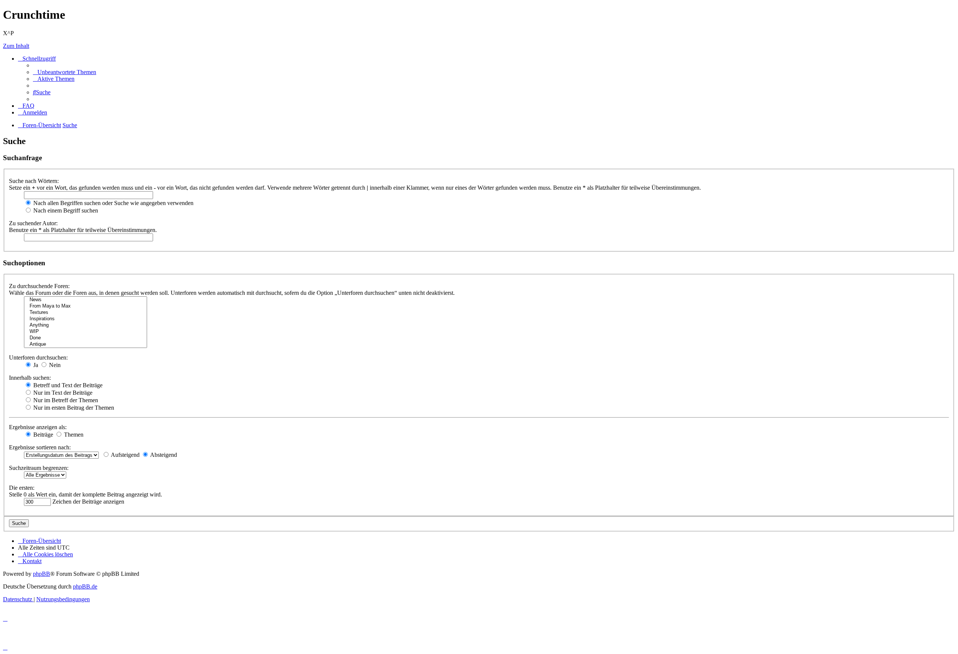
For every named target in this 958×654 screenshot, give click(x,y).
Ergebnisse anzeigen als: (38, 427)
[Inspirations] (85, 319)
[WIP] (85, 331)
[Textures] (85, 312)
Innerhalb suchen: (30, 378)
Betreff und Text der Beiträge (67, 385)
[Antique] (85, 344)
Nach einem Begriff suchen (65, 210)
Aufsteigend (125, 455)
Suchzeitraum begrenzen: (38, 468)
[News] (85, 300)
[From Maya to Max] (85, 306)
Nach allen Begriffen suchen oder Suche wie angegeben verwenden (112, 203)
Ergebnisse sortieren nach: (40, 447)
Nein (54, 365)
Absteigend (163, 455)
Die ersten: (21, 488)
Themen (72, 434)
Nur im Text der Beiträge (62, 392)
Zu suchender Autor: (33, 223)
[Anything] (85, 325)
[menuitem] (64, 72)
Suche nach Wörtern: (34, 181)
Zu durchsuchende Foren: (39, 286)
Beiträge (42, 434)
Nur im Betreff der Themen (65, 400)
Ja (35, 365)
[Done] (85, 338)
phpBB (41, 574)
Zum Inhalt (16, 46)
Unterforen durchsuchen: (38, 357)
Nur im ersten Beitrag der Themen (73, 407)
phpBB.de (85, 586)
